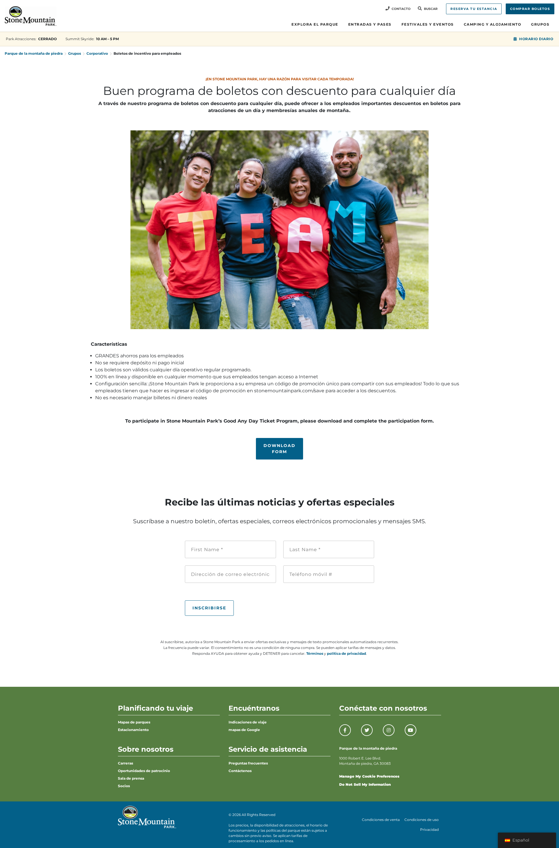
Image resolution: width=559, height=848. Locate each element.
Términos (314, 653)
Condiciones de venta (381, 819)
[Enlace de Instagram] (389, 730)
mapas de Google (244, 730)
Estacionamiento (133, 730)
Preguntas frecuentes (248, 763)
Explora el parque (314, 24)
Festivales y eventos (427, 24)
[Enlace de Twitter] (367, 730)
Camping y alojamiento (492, 24)
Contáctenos (240, 771)
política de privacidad (346, 653)
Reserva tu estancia (473, 9)
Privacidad (429, 829)
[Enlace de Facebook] (345, 730)
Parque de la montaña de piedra (34, 53)
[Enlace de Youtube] (410, 730)
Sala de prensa (131, 778)
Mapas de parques (134, 722)
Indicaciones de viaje (248, 722)
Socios (124, 786)
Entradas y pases (370, 24)
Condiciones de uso (421, 819)
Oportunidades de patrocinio (144, 771)
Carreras (125, 763)
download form (279, 448)
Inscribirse (209, 608)
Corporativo (97, 53)
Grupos (540, 24)
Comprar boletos (530, 9)
